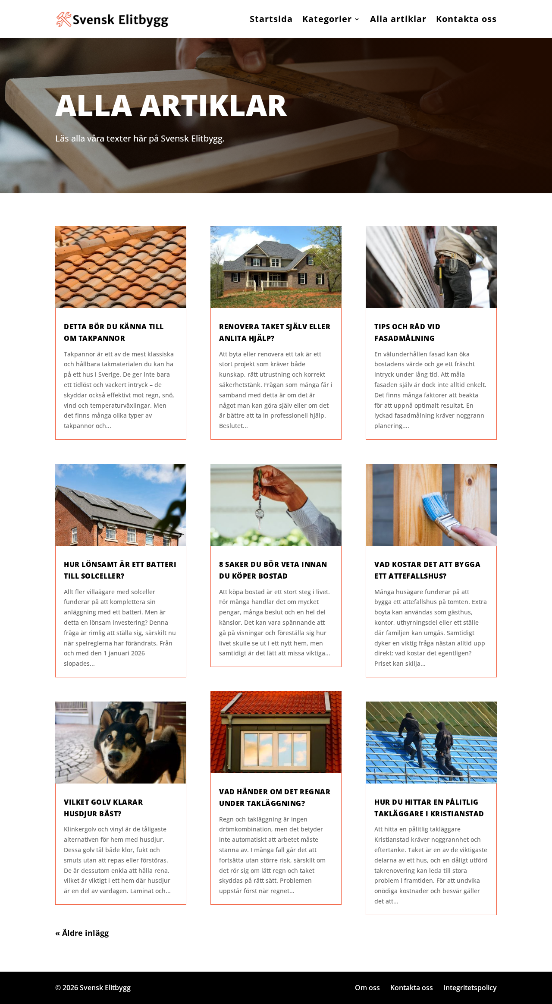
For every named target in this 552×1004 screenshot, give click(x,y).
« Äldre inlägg (82, 933)
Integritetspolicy (470, 987)
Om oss (367, 987)
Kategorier (327, 19)
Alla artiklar (398, 19)
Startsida (271, 19)
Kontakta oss (466, 19)
